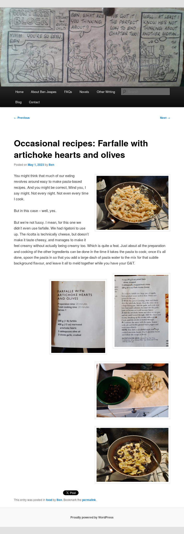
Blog (18, 102)
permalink (89, 500)
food (49, 500)
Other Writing (106, 91)
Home (19, 91)
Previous (22, 117)
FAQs (68, 91)
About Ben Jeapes (44, 91)
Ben (51, 164)
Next (165, 117)
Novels (84, 91)
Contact (34, 102)
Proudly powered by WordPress (92, 517)
